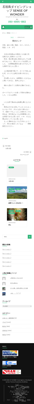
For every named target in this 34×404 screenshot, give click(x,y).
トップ (17, 384)
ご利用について (19, 385)
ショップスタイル (18, 390)
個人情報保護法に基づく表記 (20, 394)
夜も (10, 225)
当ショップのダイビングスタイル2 (20, 392)
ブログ (11, 189)
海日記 (4, 335)
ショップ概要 (18, 395)
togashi (6, 138)
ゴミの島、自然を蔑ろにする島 (19, 288)
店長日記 (12, 191)
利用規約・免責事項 (20, 393)
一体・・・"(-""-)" (15, 293)
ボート (13, 387)
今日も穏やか (14, 283)
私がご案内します (12, 386)
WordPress (25, 382)
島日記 (12, 37)
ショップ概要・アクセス (19, 396)
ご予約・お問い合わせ (20, 397)
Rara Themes (11, 382)
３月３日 (11, 181)
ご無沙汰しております (16, 278)
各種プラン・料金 (20, 389)
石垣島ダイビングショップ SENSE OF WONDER (17, 10)
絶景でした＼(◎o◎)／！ (16, 203)
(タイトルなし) (6, 249)
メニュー (27, 27)
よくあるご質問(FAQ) (23, 387)
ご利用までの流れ (24, 386)
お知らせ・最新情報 (8, 318)
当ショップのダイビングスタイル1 (18, 391)
